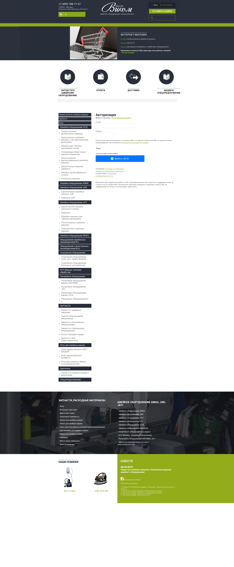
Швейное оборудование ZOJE (131, 425)
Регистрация (167, 5)
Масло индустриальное (70, 441)
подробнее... (126, 497)
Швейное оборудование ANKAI (132, 411)
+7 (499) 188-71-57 (69, 4)
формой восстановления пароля (135, 143)
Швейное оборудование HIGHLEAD (133, 428)
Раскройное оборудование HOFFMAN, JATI (137, 439)
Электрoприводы (67, 444)
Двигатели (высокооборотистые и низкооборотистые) (133, 443)
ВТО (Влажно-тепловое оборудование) (135, 435)
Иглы (61, 123)
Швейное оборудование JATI (131, 418)
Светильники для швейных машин (74, 430)
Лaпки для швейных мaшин (71, 424)
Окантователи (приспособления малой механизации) (82, 427)
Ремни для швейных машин (71, 434)
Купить (123, 39)
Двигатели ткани (67, 413)
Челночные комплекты (69, 417)
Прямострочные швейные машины (73, 115)
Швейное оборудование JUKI (131, 414)
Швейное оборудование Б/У (131, 421)
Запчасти (63, 119)
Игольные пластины (68, 410)
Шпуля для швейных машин (71, 420)
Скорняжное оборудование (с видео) (135, 432)
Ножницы (64, 437)
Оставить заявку (162, 11)
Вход (155, 5)
